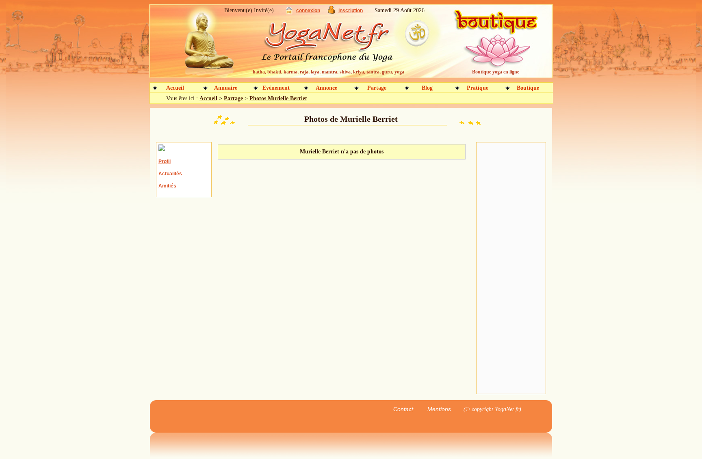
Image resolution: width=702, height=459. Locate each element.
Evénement (276, 88)
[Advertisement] (511, 268)
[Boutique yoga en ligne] (494, 44)
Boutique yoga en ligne (495, 72)
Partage (376, 88)
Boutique (528, 88)
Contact (403, 409)
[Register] (331, 12)
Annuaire (225, 88)
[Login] (289, 12)
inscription (350, 10)
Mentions (439, 409)
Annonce (326, 88)
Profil (164, 161)
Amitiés (167, 186)
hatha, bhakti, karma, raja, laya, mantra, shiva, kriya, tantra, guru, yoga (328, 72)
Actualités (170, 174)
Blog (427, 88)
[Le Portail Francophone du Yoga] (332, 44)
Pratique (477, 88)
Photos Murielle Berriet (278, 98)
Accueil (175, 88)
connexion (308, 10)
